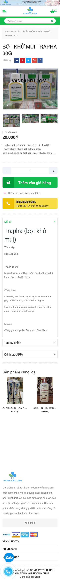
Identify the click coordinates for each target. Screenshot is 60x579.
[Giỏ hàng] (52, 12)
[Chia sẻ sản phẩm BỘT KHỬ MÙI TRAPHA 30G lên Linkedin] (17, 60)
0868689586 (26, 201)
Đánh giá (12, 132)
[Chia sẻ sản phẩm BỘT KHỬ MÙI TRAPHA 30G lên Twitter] (28, 60)
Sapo (37, 576)
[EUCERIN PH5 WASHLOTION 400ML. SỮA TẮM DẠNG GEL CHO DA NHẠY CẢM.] (45, 390)
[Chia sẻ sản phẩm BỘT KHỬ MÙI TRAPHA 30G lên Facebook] (40, 60)
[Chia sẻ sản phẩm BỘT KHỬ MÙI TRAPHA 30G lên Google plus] (34, 60)
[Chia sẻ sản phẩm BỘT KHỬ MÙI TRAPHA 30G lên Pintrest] (22, 60)
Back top (29, 573)
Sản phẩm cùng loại (19, 372)
